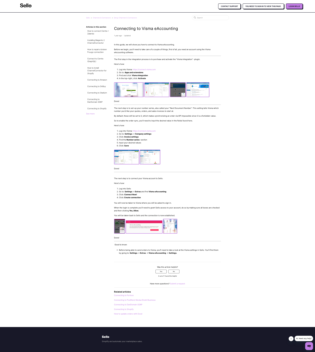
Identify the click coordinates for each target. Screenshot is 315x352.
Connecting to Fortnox (124, 295)
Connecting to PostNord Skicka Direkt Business (135, 300)
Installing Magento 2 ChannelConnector (96, 41)
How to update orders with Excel (128, 314)
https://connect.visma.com (144, 69)
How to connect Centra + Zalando (98, 32)
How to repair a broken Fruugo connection (97, 50)
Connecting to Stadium (97, 93)
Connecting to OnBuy (96, 86)
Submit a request (177, 283)
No (174, 271)
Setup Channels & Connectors (125, 18)
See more (90, 113)
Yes (161, 271)
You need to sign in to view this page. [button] (263, 6)
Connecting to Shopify (96, 108)
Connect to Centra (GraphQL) (95, 60)
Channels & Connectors (102, 18)
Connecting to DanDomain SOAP (94, 100)
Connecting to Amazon (97, 80)
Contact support (229, 6)
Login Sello (294, 6)
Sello (88, 18)
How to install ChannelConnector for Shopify (96, 71)
